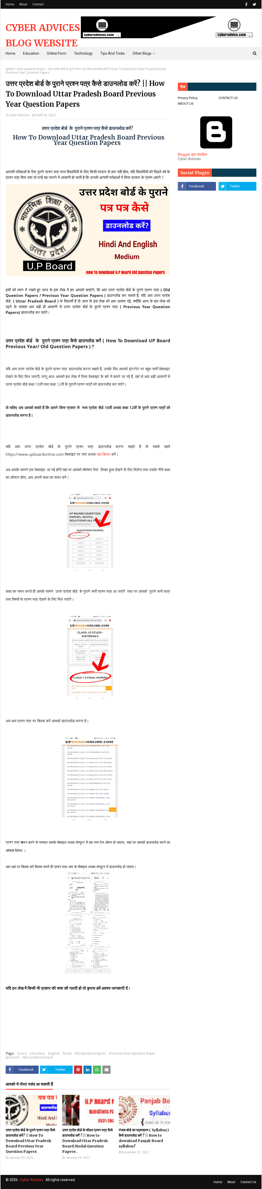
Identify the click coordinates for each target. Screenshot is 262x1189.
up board (12, 1057)
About (23, 4)
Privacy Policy (188, 98)
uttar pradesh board (31, 69)
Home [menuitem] (10, 53)
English (54, 1053)
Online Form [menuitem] (56, 53)
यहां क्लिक (103, 454)
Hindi (67, 1053)
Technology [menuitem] (83, 53)
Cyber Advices (19, 115)
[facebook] (246, 4)
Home (10, 4)
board (22, 1053)
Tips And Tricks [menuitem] (112, 53)
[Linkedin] (197, 197)
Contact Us (248, 1182)
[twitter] (253, 4)
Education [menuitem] (31, 53)
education (37, 1053)
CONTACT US (228, 98)
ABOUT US (186, 103)
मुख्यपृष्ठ (10, 69)
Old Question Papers (90, 1053)
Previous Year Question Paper (132, 1053)
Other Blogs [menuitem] (142, 53)
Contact (38, 4)
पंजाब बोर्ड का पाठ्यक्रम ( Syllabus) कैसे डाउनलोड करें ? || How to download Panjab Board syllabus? (144, 1138)
